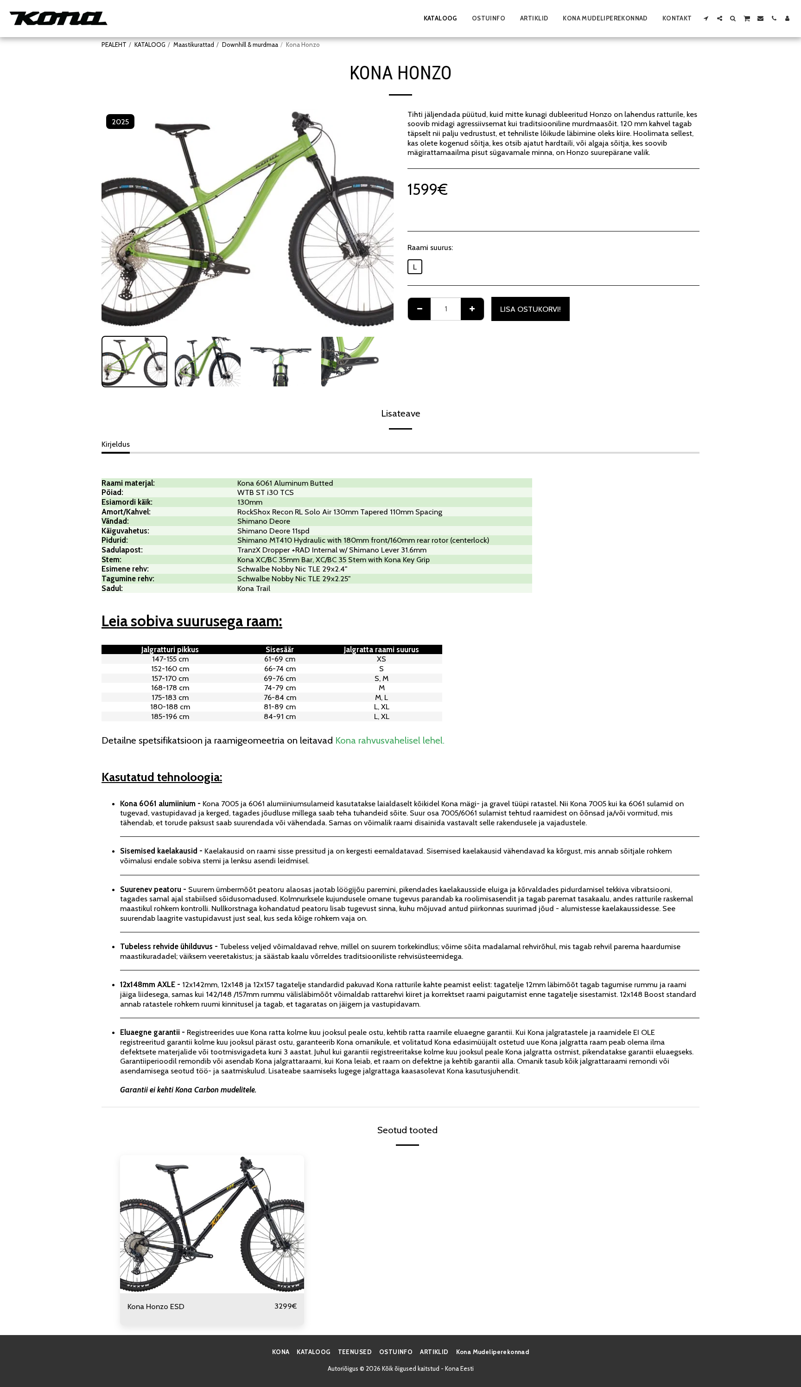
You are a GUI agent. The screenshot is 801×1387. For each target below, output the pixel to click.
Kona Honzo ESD (155, 1306)
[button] (706, 18)
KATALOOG (149, 44)
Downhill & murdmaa (250, 44)
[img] (212, 1224)
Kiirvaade (212, 1288)
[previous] (116, 219)
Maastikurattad (193, 44)
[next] (379, 219)
